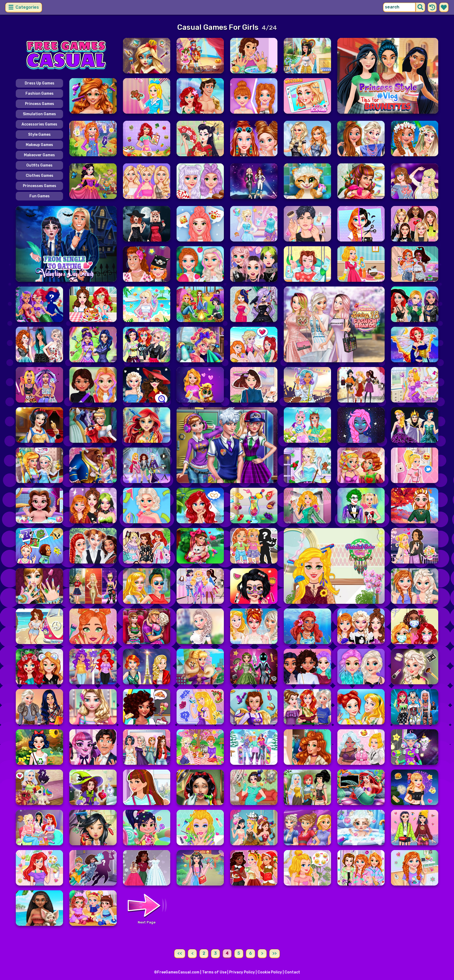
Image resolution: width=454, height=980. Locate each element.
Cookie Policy (269, 972)
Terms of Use (214, 972)
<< (179, 953)
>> (274, 953)
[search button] (420, 7)
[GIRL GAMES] (66, 55)
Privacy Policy (242, 972)
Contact (292, 972)
